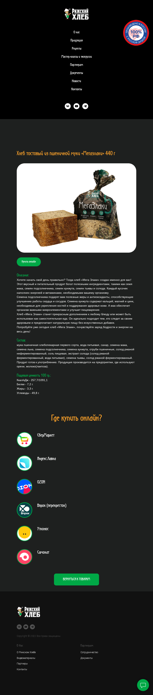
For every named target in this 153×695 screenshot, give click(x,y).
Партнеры (22, 663)
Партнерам (76, 64)
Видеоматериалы (26, 658)
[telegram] (85, 106)
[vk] (68, 106)
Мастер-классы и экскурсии (76, 56)
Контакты (76, 89)
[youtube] (76, 106)
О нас (77, 32)
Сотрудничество (89, 652)
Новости (76, 81)
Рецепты (76, 48)
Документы (76, 73)
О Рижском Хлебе (26, 652)
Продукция (77, 40)
